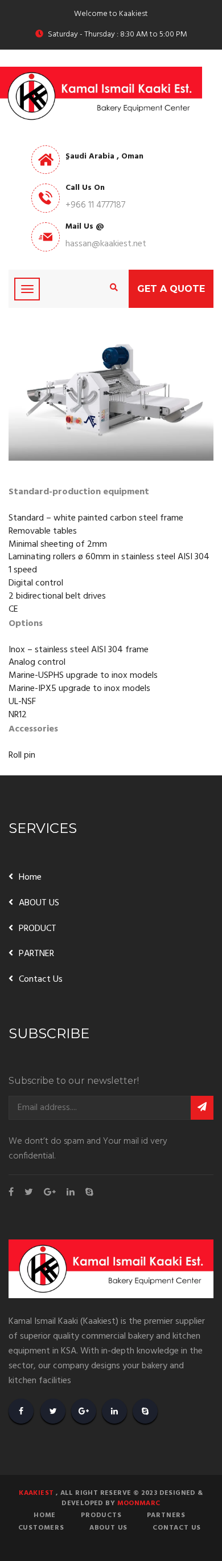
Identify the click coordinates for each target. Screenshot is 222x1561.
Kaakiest (36, 1493)
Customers (41, 1528)
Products (101, 1515)
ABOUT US (39, 903)
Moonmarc (139, 1503)
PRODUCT (37, 928)
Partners (166, 1515)
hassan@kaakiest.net (105, 244)
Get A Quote (171, 288)
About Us (108, 1528)
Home (30, 877)
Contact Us (41, 979)
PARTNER (36, 953)
